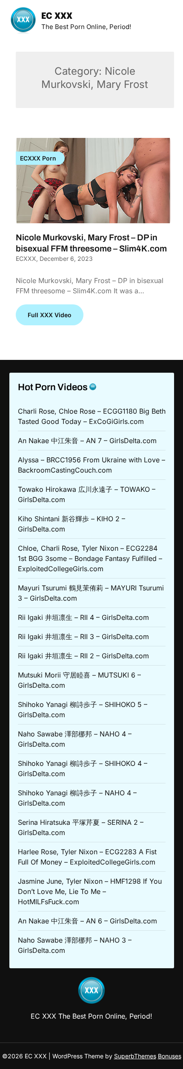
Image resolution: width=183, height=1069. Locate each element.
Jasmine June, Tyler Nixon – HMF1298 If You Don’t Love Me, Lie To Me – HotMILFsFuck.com (90, 891)
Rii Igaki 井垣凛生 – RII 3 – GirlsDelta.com (83, 636)
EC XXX (56, 16)
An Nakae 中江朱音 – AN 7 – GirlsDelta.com (87, 440)
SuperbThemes (135, 1056)
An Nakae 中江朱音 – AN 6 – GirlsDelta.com (87, 921)
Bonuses (169, 1056)
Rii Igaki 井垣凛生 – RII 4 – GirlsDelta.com (83, 617)
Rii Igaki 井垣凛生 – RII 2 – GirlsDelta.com (83, 655)
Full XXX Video (49, 314)
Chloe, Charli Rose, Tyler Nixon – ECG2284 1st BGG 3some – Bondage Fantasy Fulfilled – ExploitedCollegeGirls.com (90, 558)
